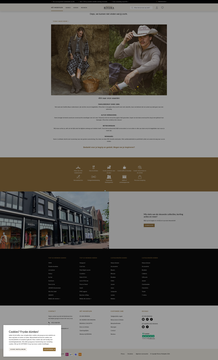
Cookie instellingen (18, 349)
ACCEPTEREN (48, 349)
